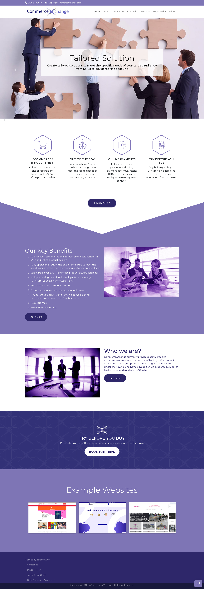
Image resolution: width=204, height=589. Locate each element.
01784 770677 (35, 3)
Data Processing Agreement (41, 580)
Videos (172, 11)
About (106, 11)
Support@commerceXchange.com (64, 3)
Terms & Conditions (36, 575)
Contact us (32, 565)
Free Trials (133, 11)
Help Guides (159, 11)
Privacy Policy (34, 570)
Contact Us (119, 11)
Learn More (102, 203)
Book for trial (102, 451)
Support (145, 11)
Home (98, 11)
